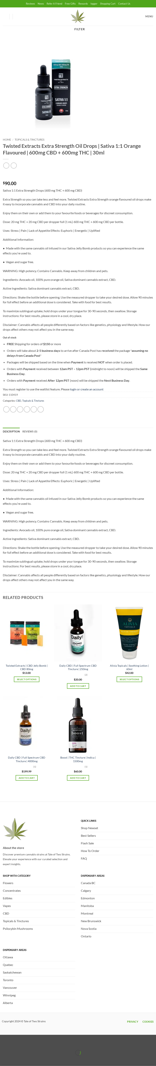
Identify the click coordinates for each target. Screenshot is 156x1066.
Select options (26, 679)
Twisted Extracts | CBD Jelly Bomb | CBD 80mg (27, 667)
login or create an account (86, 389)
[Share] (25, 1043)
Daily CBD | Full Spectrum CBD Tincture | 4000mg (26, 759)
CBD (18, 400)
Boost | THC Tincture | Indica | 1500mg (78, 759)
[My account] (5, 16)
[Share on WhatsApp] (6, 409)
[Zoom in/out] (3, 1043)
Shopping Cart (107, 3)
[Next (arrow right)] (14, 1059)
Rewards (83, 3)
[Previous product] (14, 165)
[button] (17, 16)
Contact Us (124, 3)
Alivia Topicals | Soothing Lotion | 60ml (129, 667)
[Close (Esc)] (36, 1043)
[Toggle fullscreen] (14, 1043)
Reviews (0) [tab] (29, 431)
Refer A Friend (54, 3)
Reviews (30, 3)
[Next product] (6, 165)
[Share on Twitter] (20, 409)
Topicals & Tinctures (29, 139)
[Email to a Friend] (27, 409)
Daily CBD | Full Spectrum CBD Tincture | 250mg (78, 667)
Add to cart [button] (78, 686)
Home (7, 139)
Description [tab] (11, 431)
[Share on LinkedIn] (40, 409)
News (41, 3)
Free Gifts (70, 3)
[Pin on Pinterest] (34, 409)
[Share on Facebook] (13, 409)
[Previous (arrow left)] (3, 1059)
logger (94, 3)
